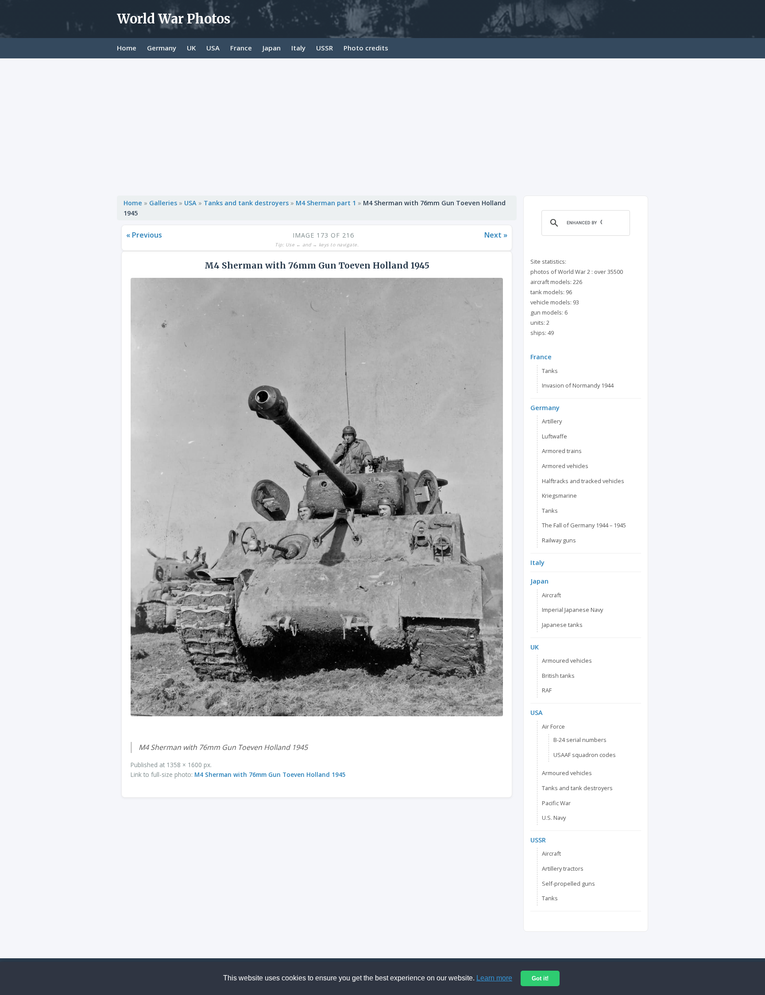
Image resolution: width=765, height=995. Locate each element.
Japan (272, 47)
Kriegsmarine (559, 495)
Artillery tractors (562, 868)
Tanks (550, 371)
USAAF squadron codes (584, 755)
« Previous (144, 235)
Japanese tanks (562, 625)
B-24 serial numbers (580, 740)
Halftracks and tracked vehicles (583, 481)
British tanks (558, 676)
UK (191, 47)
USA (213, 47)
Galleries (163, 203)
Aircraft (551, 595)
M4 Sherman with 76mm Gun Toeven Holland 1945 (270, 774)
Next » (495, 235)
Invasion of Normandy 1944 (578, 385)
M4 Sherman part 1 (326, 203)
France (241, 47)
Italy (298, 47)
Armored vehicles (565, 466)
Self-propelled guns (568, 883)
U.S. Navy (554, 818)
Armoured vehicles (567, 661)
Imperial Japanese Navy (572, 610)
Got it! (540, 978)
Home (126, 47)
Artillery (552, 421)
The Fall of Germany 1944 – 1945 (584, 525)
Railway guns (559, 540)
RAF (547, 690)
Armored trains (562, 451)
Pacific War (556, 803)
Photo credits (366, 47)
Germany (161, 47)
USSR (324, 47)
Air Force (553, 726)
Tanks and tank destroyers (246, 203)
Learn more (494, 978)
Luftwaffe (554, 436)
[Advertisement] (382, 125)
